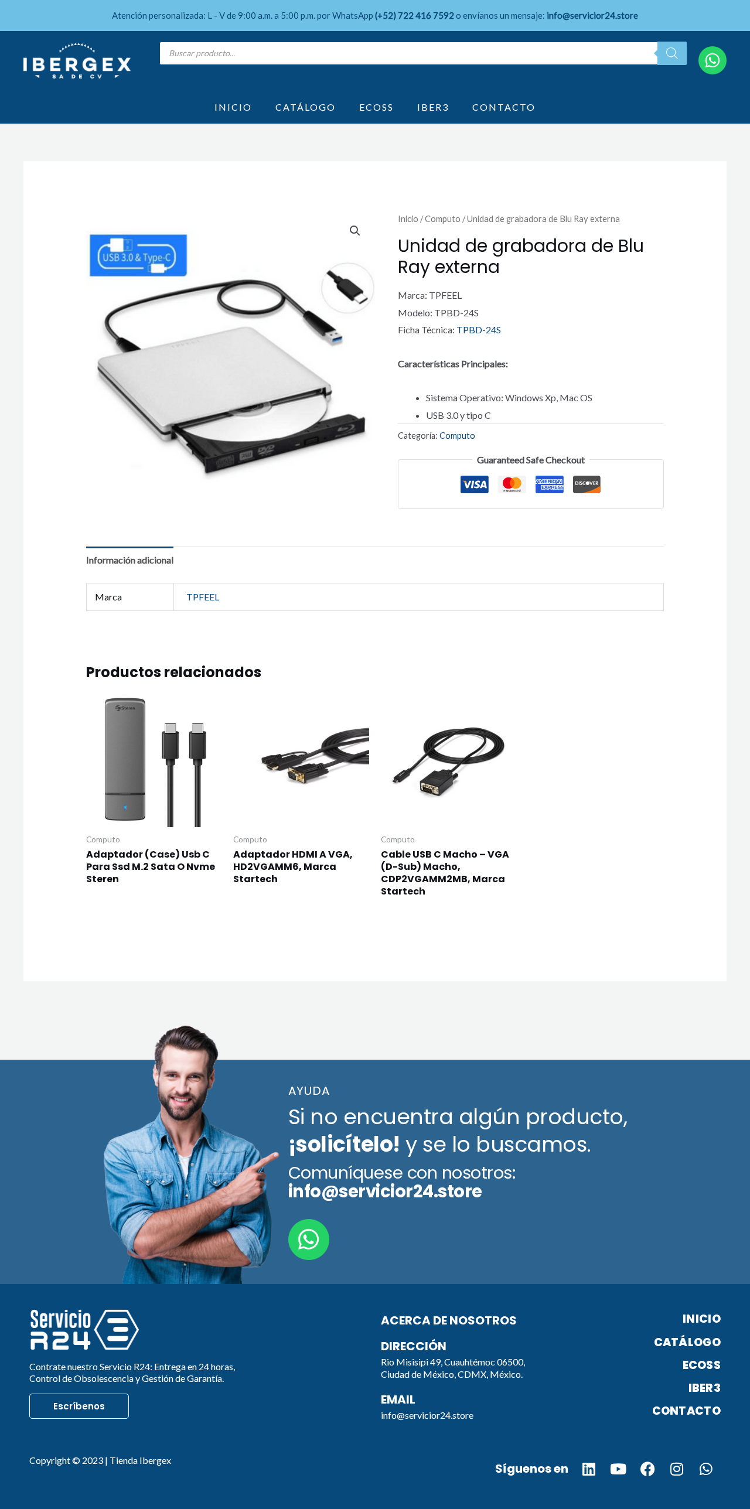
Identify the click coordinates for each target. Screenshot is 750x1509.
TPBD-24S (478, 329)
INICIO (233, 106)
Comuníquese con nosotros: (402, 1182)
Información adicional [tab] (129, 559)
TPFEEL (202, 596)
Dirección (413, 1346)
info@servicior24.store (427, 1415)
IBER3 (433, 106)
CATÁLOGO (305, 106)
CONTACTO (504, 106)
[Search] (672, 53)
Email (398, 1399)
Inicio (408, 218)
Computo (443, 218)
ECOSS (376, 106)
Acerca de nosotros (449, 1320)
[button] (355, 230)
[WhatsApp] (712, 60)
